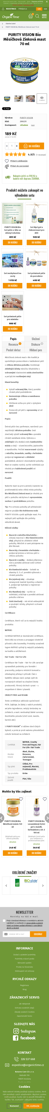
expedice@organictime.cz (28, 1065)
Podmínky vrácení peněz (24, 959)
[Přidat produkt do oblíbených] (21, 799)
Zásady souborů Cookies (25, 1012)
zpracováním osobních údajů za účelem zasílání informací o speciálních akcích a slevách (25, 925)
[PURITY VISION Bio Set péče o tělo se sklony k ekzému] (12, 213)
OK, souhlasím (32, 1106)
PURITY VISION (26, 118)
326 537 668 (28, 1059)
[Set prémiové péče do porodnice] (36, 259)
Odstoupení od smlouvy (24, 971)
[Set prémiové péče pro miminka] (12, 303)
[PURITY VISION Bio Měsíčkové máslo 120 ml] (12, 807)
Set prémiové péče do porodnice (36, 274)
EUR (45, 9)
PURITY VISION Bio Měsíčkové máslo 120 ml (12, 824)
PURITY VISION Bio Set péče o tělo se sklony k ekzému (12, 230)
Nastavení (14, 1106)
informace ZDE (29, 5)
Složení (36, 339)
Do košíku (12, 242)
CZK (39, 9)
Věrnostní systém (24, 963)
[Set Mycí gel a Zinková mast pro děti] (36, 213)
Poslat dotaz (13, 350)
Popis (13, 339)
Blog (24, 989)
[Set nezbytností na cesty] (12, 259)
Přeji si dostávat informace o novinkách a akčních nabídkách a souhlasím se (25, 924)
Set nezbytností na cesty (12, 274)
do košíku (34, 146)
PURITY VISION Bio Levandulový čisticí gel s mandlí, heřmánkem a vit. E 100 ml (36, 827)
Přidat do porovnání (19, 166)
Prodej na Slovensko (24, 967)
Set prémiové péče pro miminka (12, 318)
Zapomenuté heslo (24, 1016)
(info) (33, 125)
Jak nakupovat (24, 1004)
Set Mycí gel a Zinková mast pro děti (36, 230)
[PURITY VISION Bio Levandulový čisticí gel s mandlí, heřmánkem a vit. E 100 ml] (36, 807)
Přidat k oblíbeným (18, 161)
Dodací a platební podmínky (24, 955)
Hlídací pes (36, 350)
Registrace (24, 985)
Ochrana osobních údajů (24, 1008)
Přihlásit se (23, 9)
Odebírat (38, 934)
